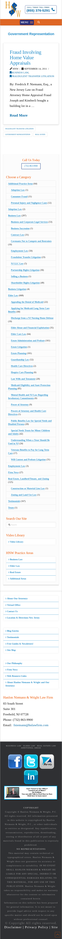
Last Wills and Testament (23, 379)
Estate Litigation (19, 347)
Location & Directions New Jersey (23, 618)
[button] (27, 22)
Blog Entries (13, 631)
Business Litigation (17, 289)
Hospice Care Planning (22, 372)
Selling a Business (19, 276)
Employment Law (19, 251)
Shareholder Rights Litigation (25, 283)
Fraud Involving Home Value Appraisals (25, 57)
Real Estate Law (46, 746)
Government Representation (17, 134)
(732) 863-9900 (31, 166)
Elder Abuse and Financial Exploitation (30, 328)
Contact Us (12, 611)
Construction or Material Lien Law (28, 488)
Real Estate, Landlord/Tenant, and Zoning (28, 479)
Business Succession (20, 228)
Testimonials (14, 501)
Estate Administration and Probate (28, 340)
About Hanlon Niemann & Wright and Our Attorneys (27, 684)
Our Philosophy (14, 663)
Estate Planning (18, 353)
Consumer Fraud (19, 196)
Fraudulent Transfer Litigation (33, 76)
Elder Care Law (18, 334)
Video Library (16, 542)
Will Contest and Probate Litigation (28, 459)
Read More (19, 115)
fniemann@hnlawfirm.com (31, 725)
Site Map (11, 650)
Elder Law (13, 295)
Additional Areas (18, 579)
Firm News (13, 472)
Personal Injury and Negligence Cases (29, 203)
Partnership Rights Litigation (25, 270)
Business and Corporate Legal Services (29, 222)
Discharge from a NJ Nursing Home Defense (32, 318)
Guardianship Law (20, 359)
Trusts (11, 508)
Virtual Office (13, 605)
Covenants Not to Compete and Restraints (31, 241)
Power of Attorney (20, 404)
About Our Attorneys (17, 598)
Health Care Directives (22, 366)
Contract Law (17, 235)
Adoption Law (18, 190)
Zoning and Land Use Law (24, 495)
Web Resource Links (17, 676)
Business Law (20, 72)
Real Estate (40, 134)
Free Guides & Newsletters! (20, 644)
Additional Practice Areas (20, 183)
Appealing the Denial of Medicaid (27, 302)
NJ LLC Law (17, 263)
